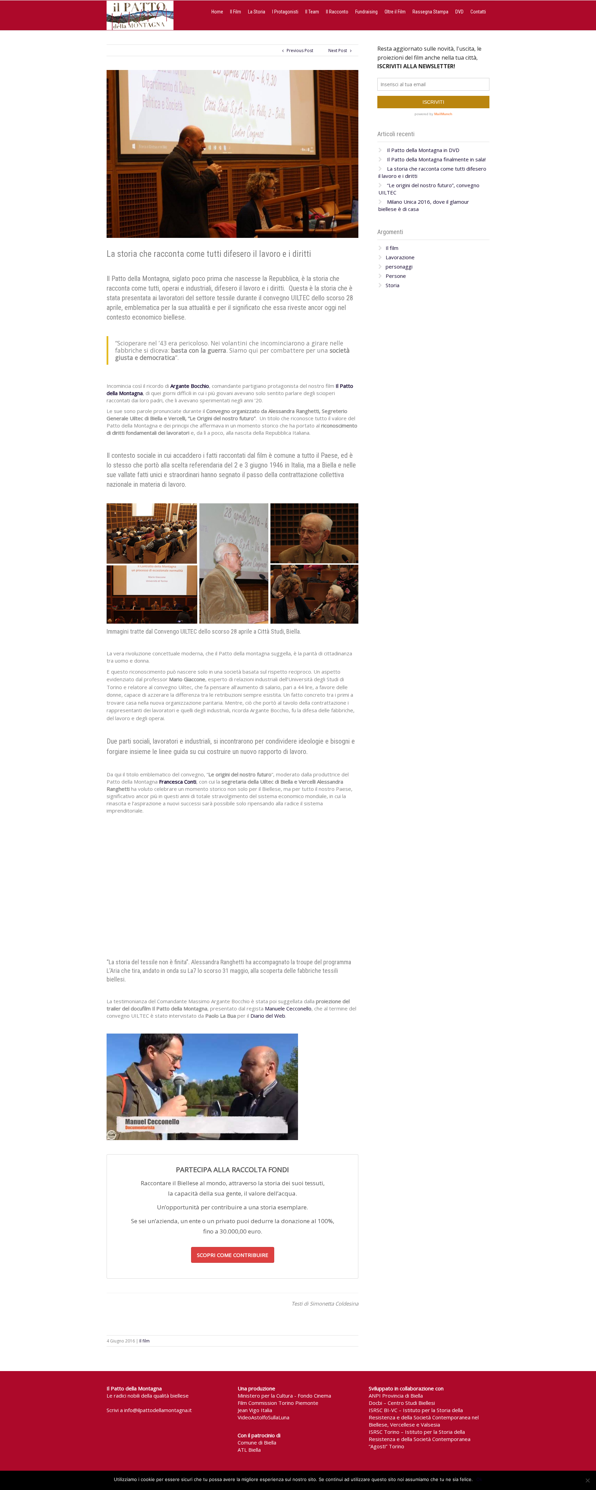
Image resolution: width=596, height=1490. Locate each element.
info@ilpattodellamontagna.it (158, 1410)
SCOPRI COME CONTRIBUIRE (232, 1254)
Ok (479, 1479)
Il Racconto (337, 11)
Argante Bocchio (189, 385)
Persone (396, 275)
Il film (144, 1341)
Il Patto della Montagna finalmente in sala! (436, 159)
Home (217, 11)
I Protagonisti (285, 11)
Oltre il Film (395, 11)
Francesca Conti (177, 781)
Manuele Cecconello (288, 1008)
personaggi (399, 266)
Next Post (339, 50)
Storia (392, 285)
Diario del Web (267, 1015)
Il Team (312, 11)
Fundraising (366, 11)
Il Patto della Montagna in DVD (423, 150)
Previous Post (298, 50)
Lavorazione (400, 257)
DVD (459, 11)
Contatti (478, 11)
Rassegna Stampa (430, 11)
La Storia (256, 11)
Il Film (235, 11)
